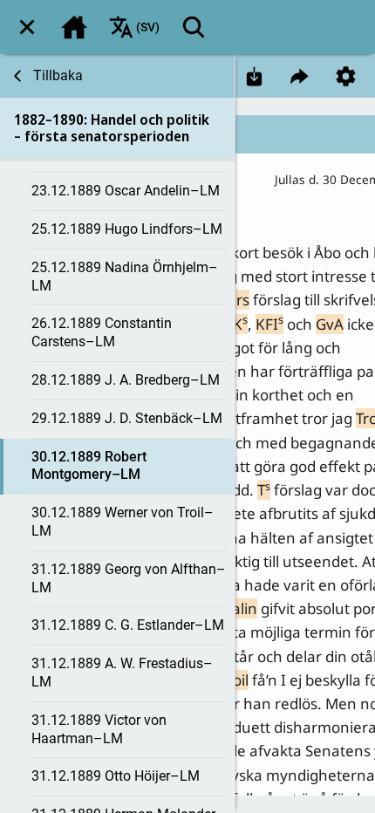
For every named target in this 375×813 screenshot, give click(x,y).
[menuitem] (27, 27)
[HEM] (74, 27)
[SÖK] (194, 27)
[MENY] (27, 27)
